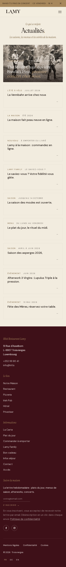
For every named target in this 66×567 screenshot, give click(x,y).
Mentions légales (11, 545)
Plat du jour (9, 435)
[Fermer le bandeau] (60, 3)
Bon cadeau (9, 452)
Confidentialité (30, 545)
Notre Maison (10, 383)
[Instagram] (14, 528)
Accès (6, 469)
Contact (8, 464)
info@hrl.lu (8, 365)
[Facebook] (6, 528)
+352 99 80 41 (11, 361)
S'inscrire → (11, 505)
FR (5, 560)
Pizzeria (7, 394)
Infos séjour (9, 458)
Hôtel (6, 406)
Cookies (44, 545)
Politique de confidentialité (25, 519)
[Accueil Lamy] (13, 12)
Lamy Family (9, 447)
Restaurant (9, 389)
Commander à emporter (16, 441)
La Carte (8, 429)
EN (17, 560)
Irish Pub (7, 400)
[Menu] (60, 12)
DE (11, 560)
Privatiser (8, 412)
